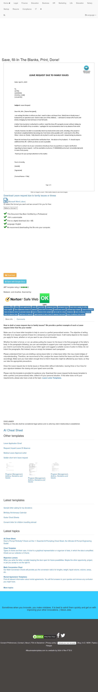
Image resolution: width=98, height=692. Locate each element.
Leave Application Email (13, 443)
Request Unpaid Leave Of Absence (17, 448)
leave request (8, 309)
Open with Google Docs (16, 281)
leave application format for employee (25, 309)
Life (71, 3)
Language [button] (90, 15)
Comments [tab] (21, 319)
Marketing (62, 3)
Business (45, 3)
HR (54, 3)
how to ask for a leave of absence (63, 312)
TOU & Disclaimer (37, 643)
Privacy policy (51, 643)
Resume (16, 9)
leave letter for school (45, 309)
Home (6, 3)
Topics (94, 643)
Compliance (27, 9)
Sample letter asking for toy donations (18, 508)
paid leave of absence (26, 314)
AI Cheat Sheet (13, 430)
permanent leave (63, 307)
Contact (21, 643)
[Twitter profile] (63, 636)
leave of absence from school (76, 314)
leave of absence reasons (82, 312)
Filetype (49, 645)
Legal (16, 3)
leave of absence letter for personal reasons (17, 312)
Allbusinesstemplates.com (35, 650)
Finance (25, 3)
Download (11, 275)
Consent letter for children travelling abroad (20, 522)
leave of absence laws (11, 314)
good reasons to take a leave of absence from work (50, 314)
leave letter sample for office (78, 307)
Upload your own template (66, 643)
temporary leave (51, 307)
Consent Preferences (8, 643)
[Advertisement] (49, 36)
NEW (88, 643)
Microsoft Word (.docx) (17, 201)
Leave (34, 307)
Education (35, 3)
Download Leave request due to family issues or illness (30, 195)
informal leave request (74, 309)
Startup (6, 9)
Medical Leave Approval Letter (15, 453)
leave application (25, 307)
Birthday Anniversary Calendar (15, 512)
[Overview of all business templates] (40, 9)
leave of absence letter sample (42, 312)
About (27, 643)
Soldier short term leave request (16, 457)
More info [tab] (9, 319)
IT (36, 9)
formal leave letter (59, 309)
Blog (79, 643)
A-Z (83, 643)
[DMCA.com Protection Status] (44, 636)
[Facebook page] (58, 636)
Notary (89, 3)
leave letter (41, 307)
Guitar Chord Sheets (11, 517)
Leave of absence (87, 309)
